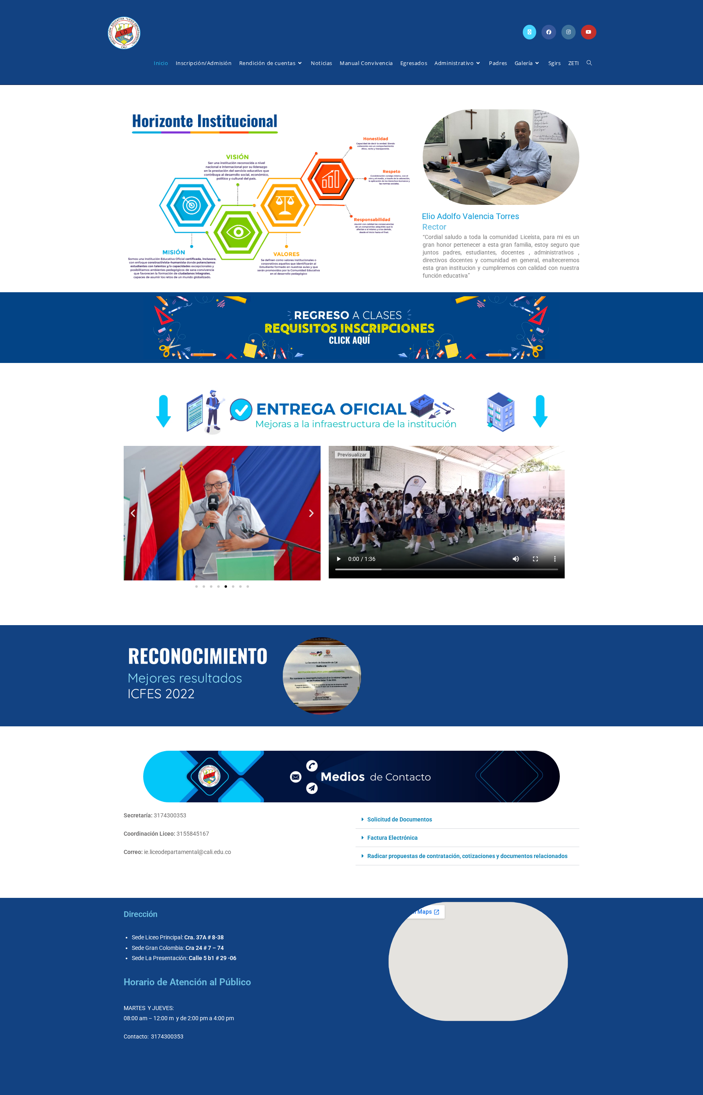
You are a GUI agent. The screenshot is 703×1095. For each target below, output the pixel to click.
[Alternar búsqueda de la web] (589, 63)
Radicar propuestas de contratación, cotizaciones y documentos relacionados (467, 856)
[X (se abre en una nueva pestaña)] (529, 32)
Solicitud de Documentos (399, 819)
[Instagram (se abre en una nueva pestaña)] (568, 32)
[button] (133, 513)
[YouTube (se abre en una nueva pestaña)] (588, 32)
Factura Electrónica (392, 837)
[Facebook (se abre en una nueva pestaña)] (548, 32)
